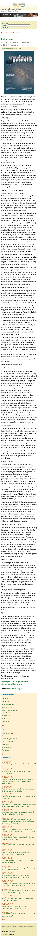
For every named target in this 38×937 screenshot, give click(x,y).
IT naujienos (6, 736)
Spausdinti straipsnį (7, 48)
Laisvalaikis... (6, 707)
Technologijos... (7, 713)
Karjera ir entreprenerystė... (10, 710)
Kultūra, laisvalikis (7, 741)
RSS (4, 725)
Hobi (3, 718)
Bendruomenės (7, 733)
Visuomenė (5, 750)
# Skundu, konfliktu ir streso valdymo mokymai (12, 924)
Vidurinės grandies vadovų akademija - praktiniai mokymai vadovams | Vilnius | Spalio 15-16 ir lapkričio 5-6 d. (17, 781)
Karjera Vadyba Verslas (9, 739)
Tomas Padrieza (11, 931)
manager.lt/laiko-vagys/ (14, 689)
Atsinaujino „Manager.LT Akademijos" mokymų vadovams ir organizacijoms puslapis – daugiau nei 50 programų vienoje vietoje (18, 822)
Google (6, 23)
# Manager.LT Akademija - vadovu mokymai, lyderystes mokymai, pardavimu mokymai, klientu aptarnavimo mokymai (19, 926)
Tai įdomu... (5, 716)
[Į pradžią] (19, 4)
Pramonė (5, 744)
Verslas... (5, 701)
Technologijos (6, 747)
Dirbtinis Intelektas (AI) (9, 704)
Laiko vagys (7, 39)
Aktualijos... (5, 699)
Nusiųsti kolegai (17, 48)
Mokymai (4, 721)
